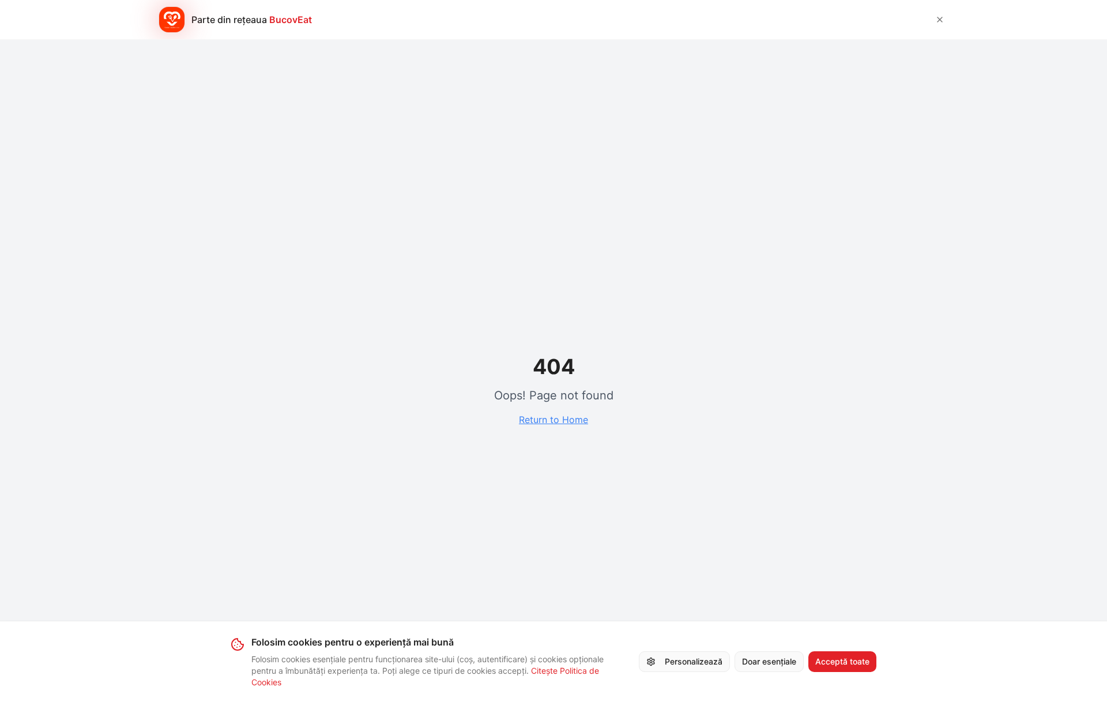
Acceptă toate (842, 661)
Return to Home (553, 419)
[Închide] (940, 20)
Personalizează (693, 661)
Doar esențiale (769, 661)
